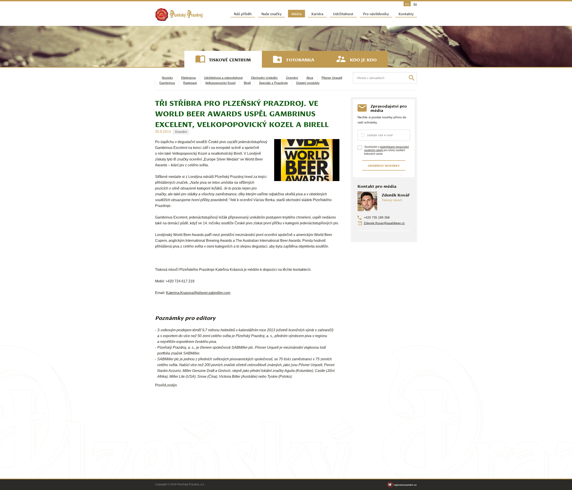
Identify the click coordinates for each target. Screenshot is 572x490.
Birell (247, 83)
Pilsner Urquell (332, 77)
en (415, 4)
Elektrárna (188, 77)
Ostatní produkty (308, 83)
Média (296, 13)
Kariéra (317, 13)
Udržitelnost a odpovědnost (223, 77)
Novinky (167, 77)
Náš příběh (243, 13)
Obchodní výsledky (264, 77)
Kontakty (406, 13)
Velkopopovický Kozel (220, 83)
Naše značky (271, 13)
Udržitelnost (343, 13)
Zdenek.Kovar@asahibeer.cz (384, 223)
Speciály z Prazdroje (273, 83)
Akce (309, 77)
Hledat (411, 78)
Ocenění (292, 77)
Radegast (190, 83)
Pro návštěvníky (376, 13)
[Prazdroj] (179, 14)
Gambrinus (167, 83)
